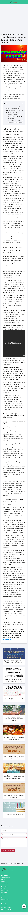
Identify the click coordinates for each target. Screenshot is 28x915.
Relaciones (4, 896)
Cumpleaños (4, 883)
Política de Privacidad (6, 909)
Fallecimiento (4, 886)
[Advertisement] (14, 19)
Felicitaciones (4, 890)
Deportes (3, 885)
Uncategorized (4, 899)
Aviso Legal (4, 905)
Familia (3, 888)
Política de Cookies (6, 907)
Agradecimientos (5, 877)
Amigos (3, 879)
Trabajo (3, 897)
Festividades (4, 892)
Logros (3, 894)
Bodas (3, 881)
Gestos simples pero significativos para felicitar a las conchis (15, 116)
